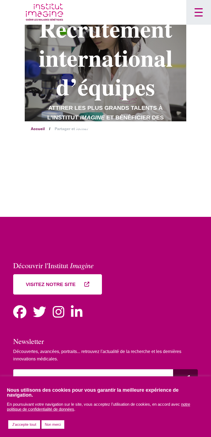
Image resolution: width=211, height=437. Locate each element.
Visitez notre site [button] (51, 284)
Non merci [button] (53, 424)
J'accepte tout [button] (24, 424)
